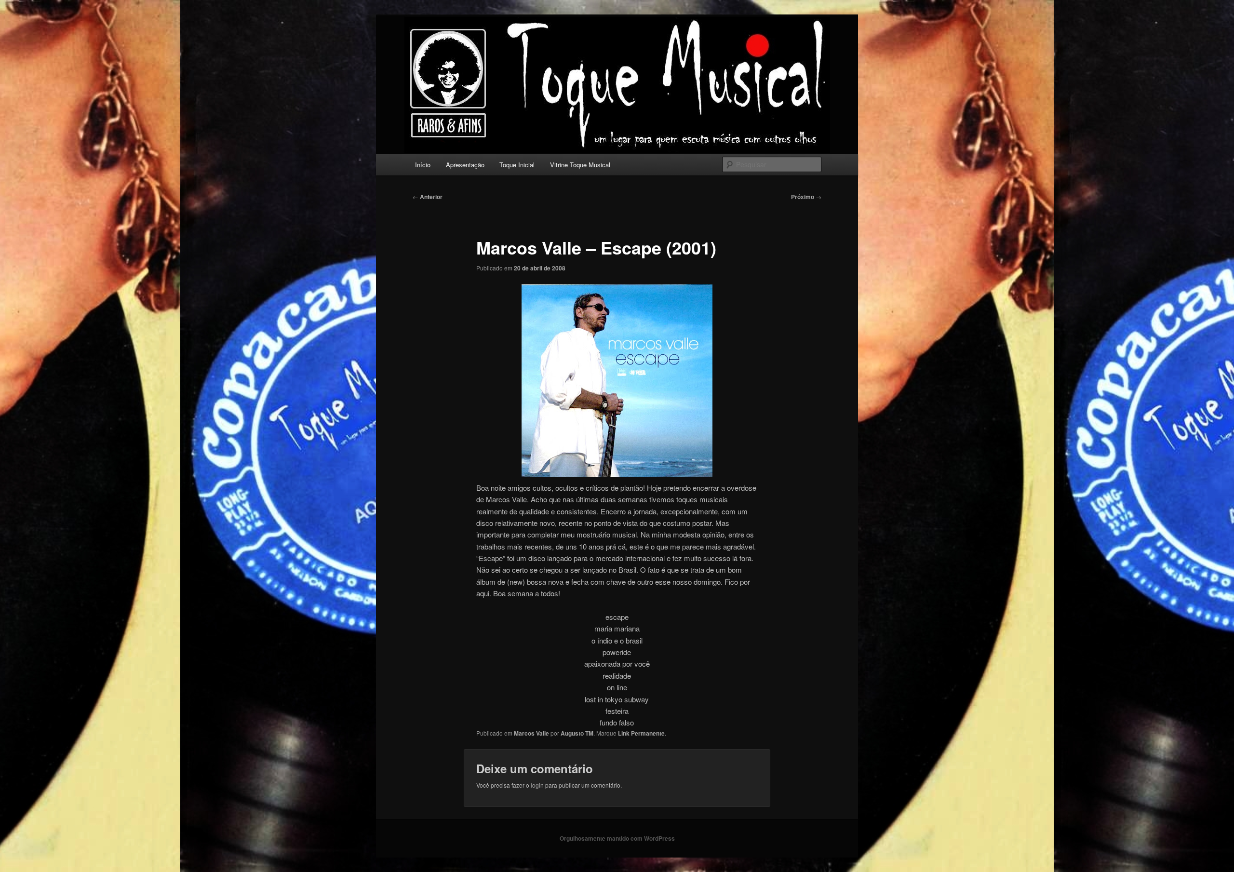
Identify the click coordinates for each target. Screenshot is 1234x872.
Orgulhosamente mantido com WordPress (617, 838)
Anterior (428, 196)
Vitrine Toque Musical (580, 164)
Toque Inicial (517, 164)
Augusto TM (577, 733)
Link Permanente (641, 733)
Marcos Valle (531, 733)
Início (422, 164)
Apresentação (465, 164)
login (537, 785)
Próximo (806, 196)
